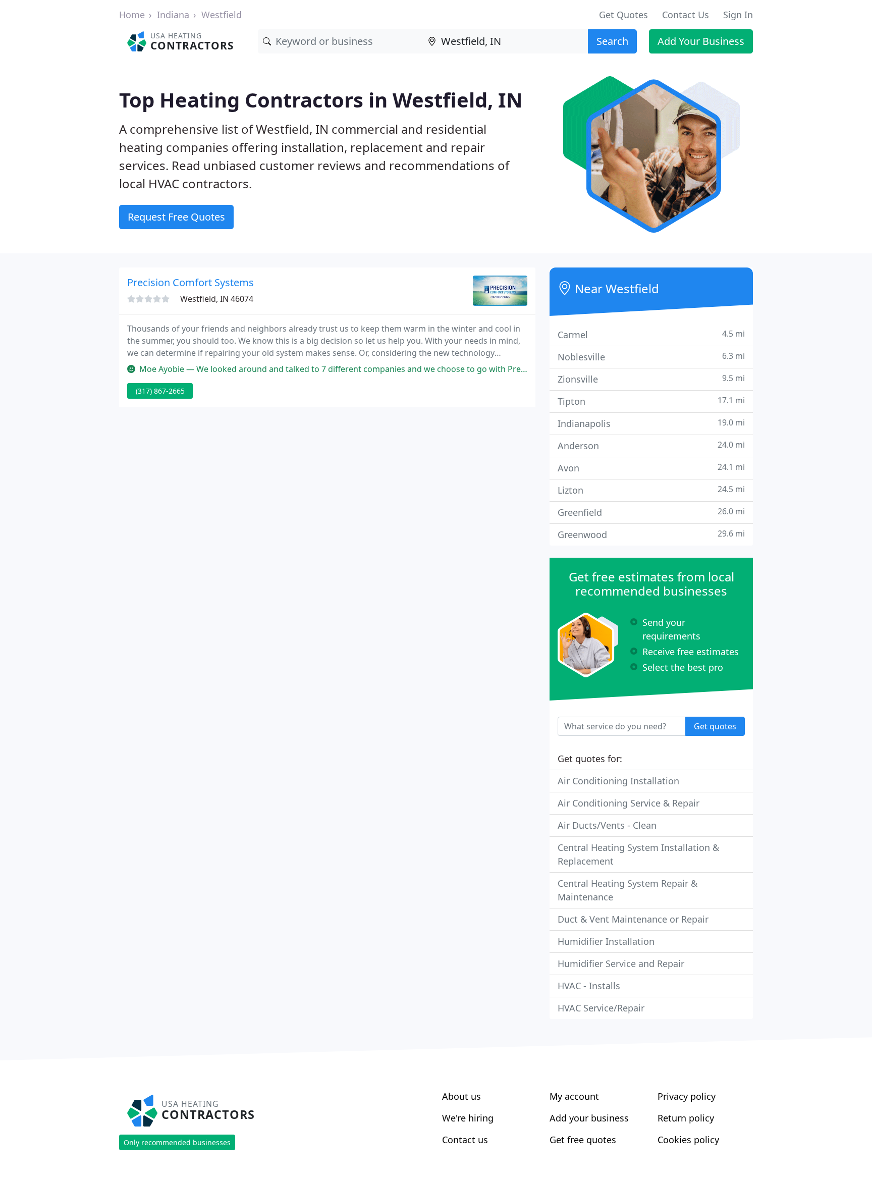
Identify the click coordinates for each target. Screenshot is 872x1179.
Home (132, 15)
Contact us (465, 1140)
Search (612, 41)
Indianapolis (651, 423)
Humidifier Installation (606, 941)
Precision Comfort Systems (190, 282)
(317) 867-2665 (160, 391)
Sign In (738, 15)
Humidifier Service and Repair (621, 963)
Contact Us (685, 15)
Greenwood (651, 534)
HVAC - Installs (589, 986)
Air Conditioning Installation (618, 781)
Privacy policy (687, 1096)
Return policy (686, 1118)
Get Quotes (623, 15)
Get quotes (715, 726)
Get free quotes (583, 1140)
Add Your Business (701, 41)
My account (574, 1096)
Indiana (173, 15)
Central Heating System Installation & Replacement (638, 854)
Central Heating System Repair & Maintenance (627, 890)
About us (461, 1096)
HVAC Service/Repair (601, 1008)
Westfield (221, 15)
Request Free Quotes (176, 217)
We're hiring (468, 1118)
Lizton (651, 490)
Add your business (589, 1118)
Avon (651, 467)
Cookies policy (688, 1140)
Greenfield (651, 512)
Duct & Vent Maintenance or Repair (633, 919)
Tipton (651, 401)
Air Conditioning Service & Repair (628, 803)
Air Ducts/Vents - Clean (607, 825)
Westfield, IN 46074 (216, 298)
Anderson (651, 445)
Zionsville (651, 378)
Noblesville (651, 356)
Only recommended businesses (177, 1142)
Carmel (651, 334)
